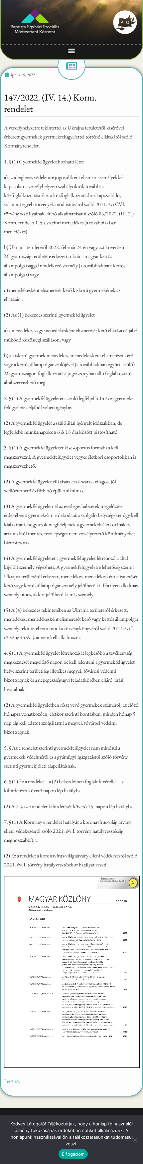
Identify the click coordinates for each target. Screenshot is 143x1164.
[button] (71, 50)
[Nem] (134, 1139)
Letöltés (12, 1081)
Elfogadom (73, 1154)
